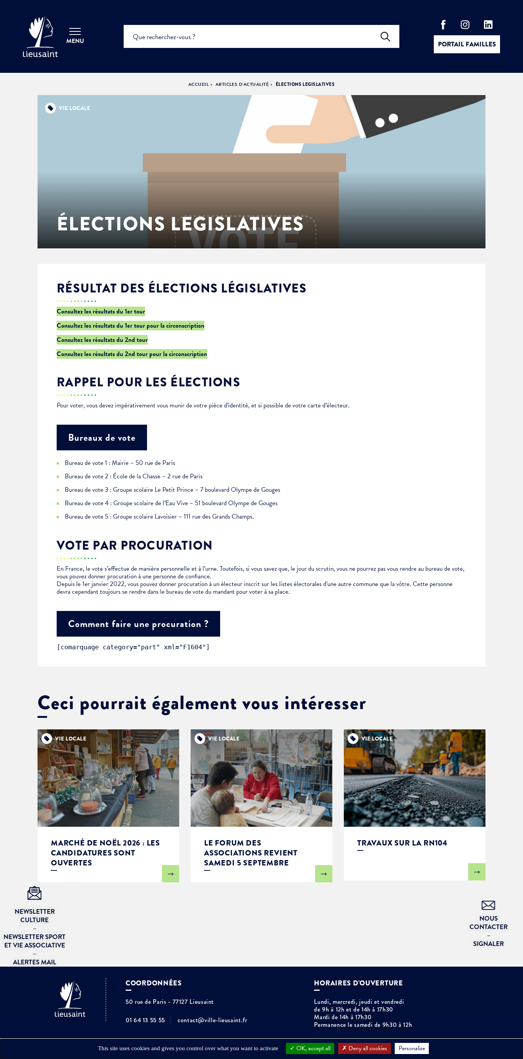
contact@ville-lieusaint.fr (212, 1020)
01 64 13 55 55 (145, 1020)
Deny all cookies (367, 1048)
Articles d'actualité (242, 84)
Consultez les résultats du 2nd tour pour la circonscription (132, 354)
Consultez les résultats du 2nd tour (102, 340)
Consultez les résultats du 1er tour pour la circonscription (130, 325)
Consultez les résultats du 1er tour (101, 311)
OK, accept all (312, 1048)
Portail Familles (467, 44)
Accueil (198, 84)
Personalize (412, 1048)
